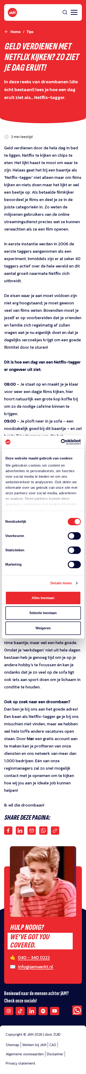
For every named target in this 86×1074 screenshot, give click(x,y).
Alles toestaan (43, 598)
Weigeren (43, 628)
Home (16, 31)
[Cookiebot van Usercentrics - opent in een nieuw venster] (61, 442)
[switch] (74, 539)
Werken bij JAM (34, 1044)
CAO (52, 1044)
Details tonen (61, 583)
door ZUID (53, 1034)
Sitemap (12, 1044)
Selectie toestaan (43, 613)
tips (29, 31)
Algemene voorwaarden (25, 1054)
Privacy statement (20, 1063)
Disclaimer (55, 1054)
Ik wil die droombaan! (24, 805)
